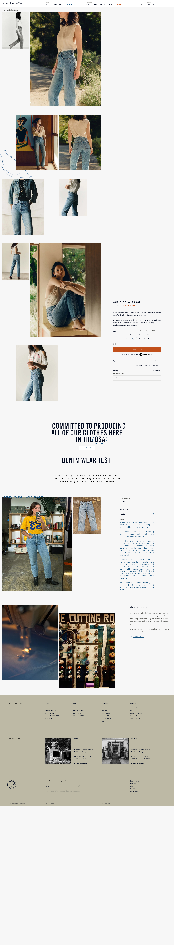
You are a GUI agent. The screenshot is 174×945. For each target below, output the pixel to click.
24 (130, 335)
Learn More (156, 344)
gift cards (77, 713)
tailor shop (49, 713)
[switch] (114, 344)
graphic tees (91, 4)
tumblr (133, 789)
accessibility (136, 718)
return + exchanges (139, 713)
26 (139, 335)
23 (126, 335)
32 (139, 338)
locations (106, 713)
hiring (104, 721)
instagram (134, 781)
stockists (106, 716)
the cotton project (107, 4)
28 (148, 335)
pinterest (134, 786)
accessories (78, 716)
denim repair (50, 710)
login (148, 4)
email (47, 786)
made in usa (107, 708)
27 (144, 335)
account (133, 716)
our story (106, 710)
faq (131, 710)
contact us (135, 708)
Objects (62, 4)
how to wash (50, 708)
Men (55, 4)
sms (46, 791)
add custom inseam (124, 344)
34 (148, 338)
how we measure (52, 716)
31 (135, 338)
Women (49, 4)
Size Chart (157, 371)
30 (130, 338)
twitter (133, 784)
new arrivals (78, 708)
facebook (134, 791)
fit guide (48, 718)
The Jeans (71, 4)
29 (126, 338)
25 (135, 335)
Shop (3, 10)
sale (119, 4)
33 (144, 338)
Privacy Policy (50, 803)
